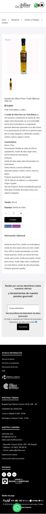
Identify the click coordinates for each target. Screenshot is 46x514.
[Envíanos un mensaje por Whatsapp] (36, 5)
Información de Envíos (10, 367)
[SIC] (23, 377)
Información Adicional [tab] (14, 235)
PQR (3, 371)
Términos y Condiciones (10, 363)
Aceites (5, 23)
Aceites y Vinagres (32, 20)
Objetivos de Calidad (9, 455)
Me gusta (8, 226)
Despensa (15, 20)
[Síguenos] (4, 474)
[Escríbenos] (14, 474)
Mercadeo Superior (24, 507)
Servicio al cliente (8, 359)
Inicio (4, 20)
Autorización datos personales (13, 459)
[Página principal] (23, 5)
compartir (17, 226)
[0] (41, 5)
